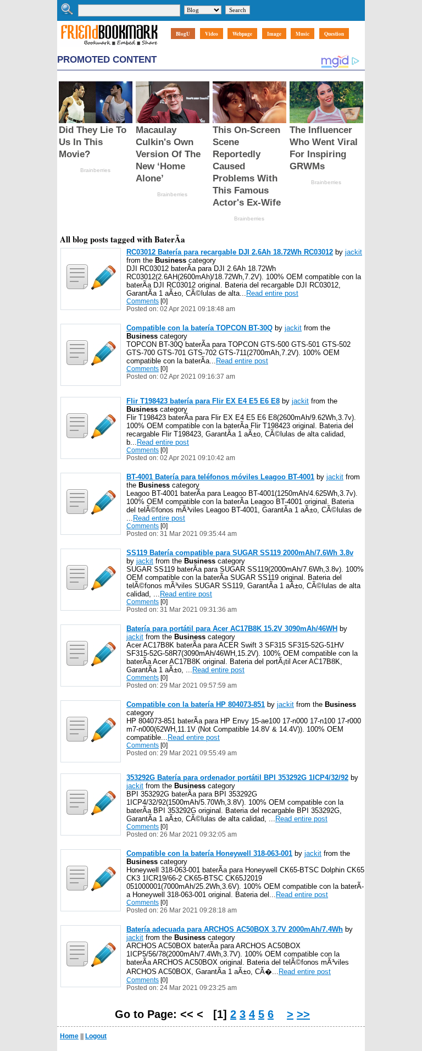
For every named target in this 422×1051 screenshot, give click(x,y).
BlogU (183, 33)
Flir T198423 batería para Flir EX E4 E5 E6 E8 (203, 401)
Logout (96, 1036)
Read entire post (272, 293)
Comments (142, 301)
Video (211, 33)
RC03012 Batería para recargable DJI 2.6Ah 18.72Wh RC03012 (229, 252)
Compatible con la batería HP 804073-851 (195, 704)
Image (274, 33)
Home (69, 1036)
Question (334, 33)
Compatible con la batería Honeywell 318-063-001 (209, 853)
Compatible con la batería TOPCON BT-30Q (199, 328)
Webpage (242, 33)
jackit (353, 252)
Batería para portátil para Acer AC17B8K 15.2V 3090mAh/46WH (231, 628)
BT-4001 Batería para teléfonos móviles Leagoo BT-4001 (220, 477)
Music (302, 33)
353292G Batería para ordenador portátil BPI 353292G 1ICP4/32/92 (237, 777)
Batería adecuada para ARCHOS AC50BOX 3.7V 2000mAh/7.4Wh (234, 929)
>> (303, 1014)
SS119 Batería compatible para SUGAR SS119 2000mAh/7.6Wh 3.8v (239, 553)
